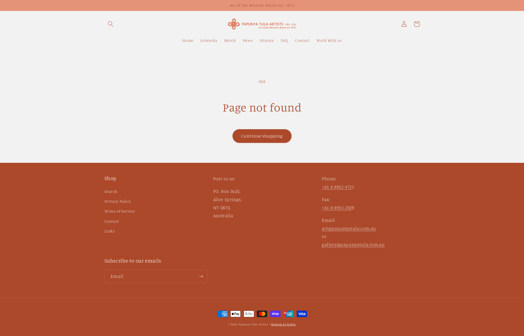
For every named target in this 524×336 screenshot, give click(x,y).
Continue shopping (262, 135)
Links (110, 231)
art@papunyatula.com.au (349, 228)
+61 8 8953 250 (337, 207)
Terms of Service (120, 211)
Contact (112, 221)
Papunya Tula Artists (253, 324)
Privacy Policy (118, 201)
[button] (111, 24)
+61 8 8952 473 (337, 187)
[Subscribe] (201, 276)
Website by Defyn (283, 324)
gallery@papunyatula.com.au (353, 244)
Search (111, 191)
